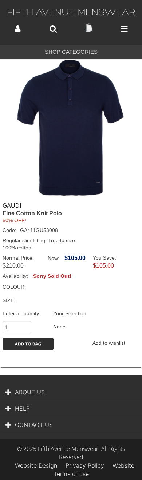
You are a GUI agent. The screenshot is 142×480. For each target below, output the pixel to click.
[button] (17, 29)
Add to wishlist (108, 343)
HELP (22, 408)
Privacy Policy (85, 465)
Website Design (36, 465)
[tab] (71, 392)
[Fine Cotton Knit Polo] (71, 128)
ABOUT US (30, 392)
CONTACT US (34, 424)
